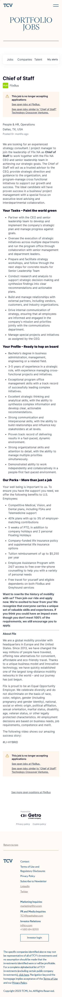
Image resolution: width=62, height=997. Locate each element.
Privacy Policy (27, 876)
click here (24, 974)
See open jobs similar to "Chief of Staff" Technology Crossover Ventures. (34, 111)
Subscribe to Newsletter (33, 881)
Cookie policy (39, 824)
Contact (24, 861)
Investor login (34, 937)
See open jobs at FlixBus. (26, 104)
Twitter (24, 891)
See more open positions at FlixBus (31, 792)
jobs (10, 59)
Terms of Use (50, 978)
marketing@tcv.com (31, 906)
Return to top (10, 845)
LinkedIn (25, 886)
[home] (16, 6)
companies (24, 59)
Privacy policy (23, 824)
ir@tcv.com (26, 925)
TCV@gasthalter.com (31, 915)
